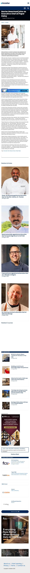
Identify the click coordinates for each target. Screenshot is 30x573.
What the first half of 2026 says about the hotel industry (19, 379)
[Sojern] (6, 492)
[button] (28, 3)
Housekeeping (13, 461)
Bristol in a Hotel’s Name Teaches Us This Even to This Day (18, 356)
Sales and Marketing (15, 490)
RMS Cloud (4, 484)
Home (2, 22)
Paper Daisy (18, 150)
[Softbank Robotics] (6, 504)
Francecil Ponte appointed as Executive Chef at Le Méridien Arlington (15, 274)
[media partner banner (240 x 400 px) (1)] (10, 445)
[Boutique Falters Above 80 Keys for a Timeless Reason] (6, 405)
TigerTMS (13, 472)
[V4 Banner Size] (15, 92)
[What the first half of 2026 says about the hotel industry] (6, 382)
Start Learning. (17, 564)
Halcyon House (13, 150)
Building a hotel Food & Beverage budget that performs (19, 367)
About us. (7, 564)
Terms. (13, 566)
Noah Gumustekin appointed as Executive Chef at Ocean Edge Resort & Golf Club (14, 235)
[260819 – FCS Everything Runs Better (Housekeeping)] (15, 543)
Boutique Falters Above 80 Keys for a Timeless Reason (19, 402)
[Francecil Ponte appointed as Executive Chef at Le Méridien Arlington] (15, 258)
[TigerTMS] (6, 475)
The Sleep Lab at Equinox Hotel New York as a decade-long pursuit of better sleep (19, 391)
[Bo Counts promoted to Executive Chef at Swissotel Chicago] (15, 297)
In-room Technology (22, 474)
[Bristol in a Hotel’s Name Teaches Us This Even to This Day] (6, 358)
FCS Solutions (14, 460)
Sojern (13, 489)
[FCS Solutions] (6, 463)
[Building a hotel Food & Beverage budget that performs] (6, 370)
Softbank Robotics (16, 501)
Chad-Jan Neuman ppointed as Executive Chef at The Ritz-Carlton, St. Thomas (14, 196)
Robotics (12, 502)
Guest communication (15, 474)
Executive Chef (6, 150)
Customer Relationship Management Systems (19, 473)
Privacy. (6, 566)
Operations (18, 462)
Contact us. (21, 566)
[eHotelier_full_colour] (5, 3)
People (6, 22)
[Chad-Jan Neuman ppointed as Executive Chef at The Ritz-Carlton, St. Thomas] (15, 180)
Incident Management (21, 461)
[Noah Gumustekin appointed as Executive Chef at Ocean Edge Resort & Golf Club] (15, 219)
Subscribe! (15, 454)
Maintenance (13, 462)
